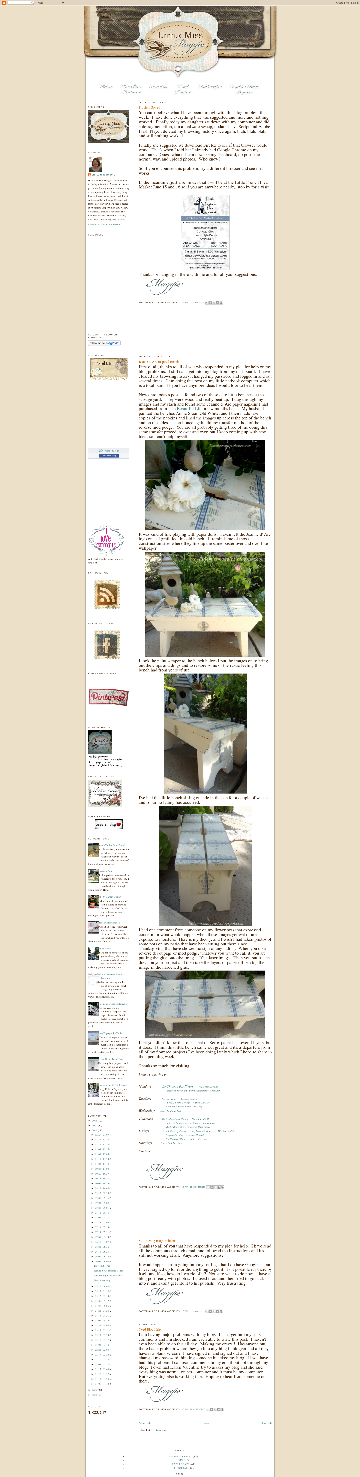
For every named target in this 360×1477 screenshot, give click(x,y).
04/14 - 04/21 (102, 1315)
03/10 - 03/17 (102, 1340)
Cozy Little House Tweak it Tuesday (184, 1106)
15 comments (198, 1187)
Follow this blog (109, 456)
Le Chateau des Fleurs (177, 1086)
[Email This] (207, 303)
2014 (95, 1125)
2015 (95, 1120)
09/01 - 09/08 (102, 1203)
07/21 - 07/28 (102, 1227)
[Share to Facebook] (217, 303)
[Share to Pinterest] (221, 303)
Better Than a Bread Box (110, 1059)
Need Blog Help (150, 1329)
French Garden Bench (109, 922)
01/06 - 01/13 (102, 1383)
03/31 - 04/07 (102, 1325)
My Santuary (104, 948)
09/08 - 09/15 (102, 1198)
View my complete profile (104, 225)
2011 (95, 1395)
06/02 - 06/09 (102, 1261)
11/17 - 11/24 (102, 1159)
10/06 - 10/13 (102, 1183)
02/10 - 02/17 (102, 1359)
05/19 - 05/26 (102, 1291)
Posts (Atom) (159, 1430)
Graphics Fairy (181, 1456)
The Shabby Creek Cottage (175, 1119)
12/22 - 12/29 (102, 1139)
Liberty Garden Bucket (109, 896)
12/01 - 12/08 (102, 1154)
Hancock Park (105, 870)
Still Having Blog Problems (157, 1240)
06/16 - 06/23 (102, 1251)
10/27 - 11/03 (102, 1168)
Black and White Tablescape (112, 1003)
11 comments (198, 1409)
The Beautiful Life (185, 408)
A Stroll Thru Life (202, 1102)
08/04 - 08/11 (102, 1217)
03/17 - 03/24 (102, 1335)
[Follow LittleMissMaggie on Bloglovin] (104, 345)
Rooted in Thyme (198, 1139)
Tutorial (181, 1468)
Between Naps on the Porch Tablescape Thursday (191, 1122)
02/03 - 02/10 (102, 1364)
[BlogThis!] (210, 303)
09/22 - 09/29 (102, 1193)
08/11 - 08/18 (102, 1212)
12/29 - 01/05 (102, 1134)
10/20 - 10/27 (102, 1173)
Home (206, 1422)
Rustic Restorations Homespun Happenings (188, 1126)
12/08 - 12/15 (102, 1149)
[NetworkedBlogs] (109, 450)
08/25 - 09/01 (102, 1207)
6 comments (197, 302)
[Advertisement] (157, 333)
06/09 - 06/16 (102, 1256)
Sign (181, 1460)
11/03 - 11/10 (102, 1164)
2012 (95, 1390)
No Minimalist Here (202, 1119)
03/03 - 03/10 (102, 1344)
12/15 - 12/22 (102, 1144)
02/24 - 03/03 (102, 1349)
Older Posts (266, 1422)
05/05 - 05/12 (102, 1301)
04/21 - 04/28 (102, 1310)
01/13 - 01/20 (102, 1379)
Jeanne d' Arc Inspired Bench (159, 361)
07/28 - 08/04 (102, 1222)
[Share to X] (214, 303)
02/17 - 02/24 (102, 1354)
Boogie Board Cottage (178, 1102)
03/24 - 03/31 (102, 1330)
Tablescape (181, 1464)
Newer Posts (145, 1422)
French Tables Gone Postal (111, 845)
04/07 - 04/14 (102, 1320)
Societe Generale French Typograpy (110, 976)
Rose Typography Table (110, 1033)
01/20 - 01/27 (102, 1374)
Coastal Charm (189, 1098)
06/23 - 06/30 (102, 1246)
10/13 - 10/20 (102, 1178)
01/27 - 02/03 (102, 1369)
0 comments (197, 1311)
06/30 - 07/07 (102, 1242)
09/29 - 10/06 (102, 1188)
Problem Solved (149, 107)
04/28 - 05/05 (102, 1305)
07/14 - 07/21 (102, 1232)
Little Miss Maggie (103, 175)
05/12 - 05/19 (102, 1296)
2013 (95, 1130)
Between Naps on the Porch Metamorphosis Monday (193, 1090)
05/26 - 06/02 (102, 1286)
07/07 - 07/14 (102, 1237)
